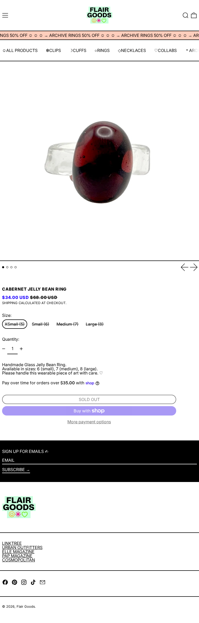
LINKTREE (12, 543)
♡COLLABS (165, 50)
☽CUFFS (77, 50)
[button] (185, 15)
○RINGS (102, 50)
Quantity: (10, 339)
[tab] (3, 267)
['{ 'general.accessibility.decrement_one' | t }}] (3, 348)
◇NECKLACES (132, 50)
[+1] (21, 348)
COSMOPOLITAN (18, 559)
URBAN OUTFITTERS (22, 547)
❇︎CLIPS (53, 50)
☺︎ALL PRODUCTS (20, 50)
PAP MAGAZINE (17, 555)
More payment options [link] (89, 422)
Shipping (10, 303)
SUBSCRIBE (13, 469)
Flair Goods (26, 606)
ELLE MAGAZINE (18, 551)
